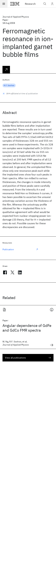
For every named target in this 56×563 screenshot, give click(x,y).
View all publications (15, 357)
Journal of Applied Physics (15, 16)
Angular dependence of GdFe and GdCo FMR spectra (26, 328)
